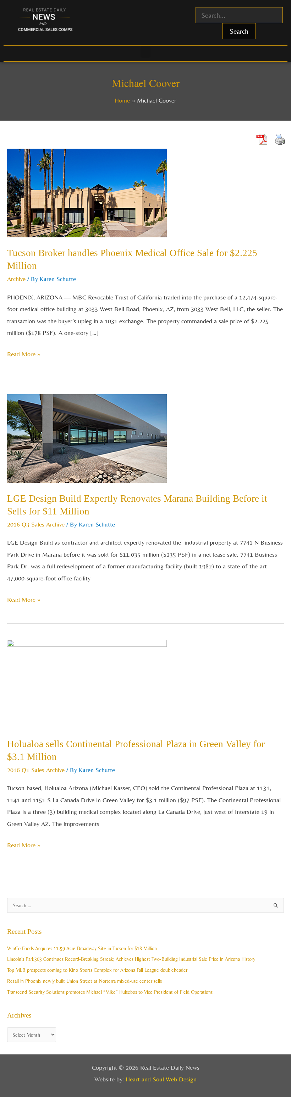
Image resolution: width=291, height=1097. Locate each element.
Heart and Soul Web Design (161, 1079)
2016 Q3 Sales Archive (36, 524)
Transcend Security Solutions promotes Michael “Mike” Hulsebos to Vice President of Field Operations (110, 992)
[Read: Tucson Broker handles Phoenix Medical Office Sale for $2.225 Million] (87, 192)
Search (239, 31)
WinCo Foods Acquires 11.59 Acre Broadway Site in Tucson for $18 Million (82, 948)
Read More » (23, 353)
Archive (16, 278)
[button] (145, 52)
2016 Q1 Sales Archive (36, 769)
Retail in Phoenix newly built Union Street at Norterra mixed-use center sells (84, 981)
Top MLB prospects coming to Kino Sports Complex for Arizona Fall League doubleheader (97, 970)
